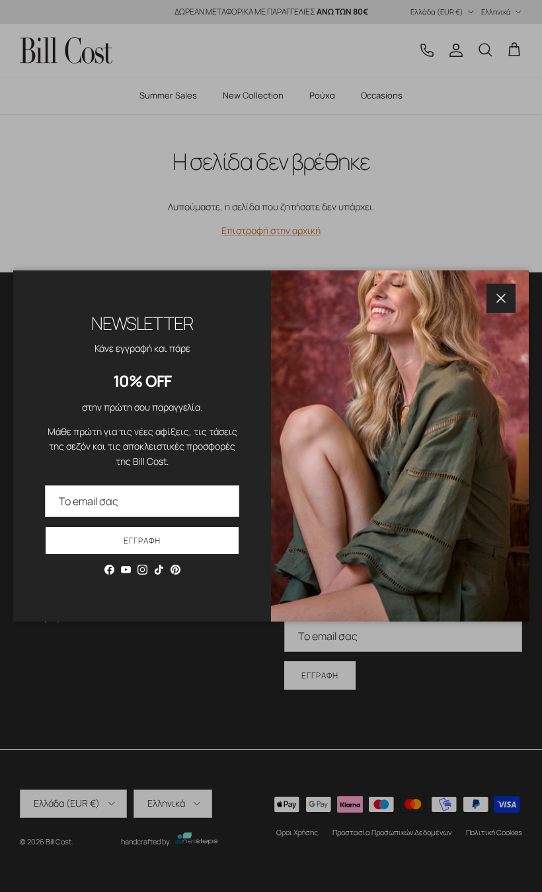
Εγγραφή (142, 540)
